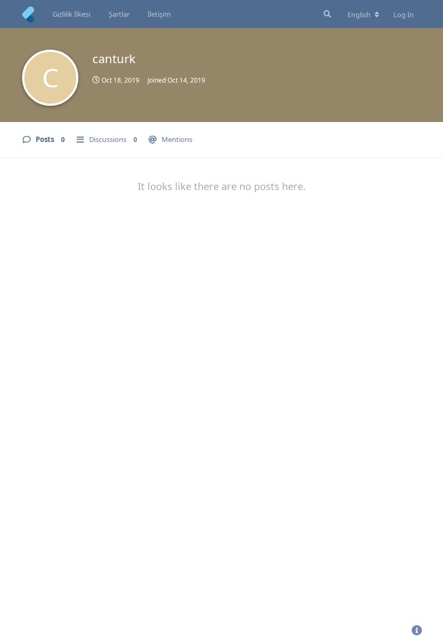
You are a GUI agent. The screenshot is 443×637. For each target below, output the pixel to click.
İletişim (159, 14)
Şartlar (119, 14)
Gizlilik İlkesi (71, 14)
